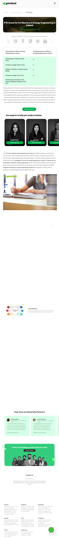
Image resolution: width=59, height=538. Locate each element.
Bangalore (23, 504)
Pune (22, 518)
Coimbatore (41, 518)
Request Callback (29, 109)
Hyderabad (41, 504)
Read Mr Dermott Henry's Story (39, 432)
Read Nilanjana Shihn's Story (13, 432)
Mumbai (6, 518)
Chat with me (15, 142)
